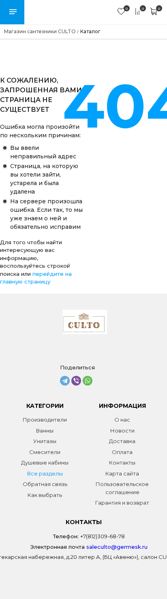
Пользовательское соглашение (122, 488)
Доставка (122, 441)
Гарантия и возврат (122, 502)
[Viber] (76, 381)
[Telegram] (65, 381)
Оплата (122, 452)
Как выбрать (45, 495)
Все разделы (45, 473)
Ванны (45, 430)
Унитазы (44, 441)
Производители (45, 419)
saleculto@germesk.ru (117, 547)
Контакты (122, 462)
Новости (122, 430)
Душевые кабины (45, 462)
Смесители (44, 452)
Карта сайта (122, 473)
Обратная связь (45, 484)
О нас (122, 419)
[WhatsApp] (87, 381)
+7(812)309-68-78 (102, 536)
